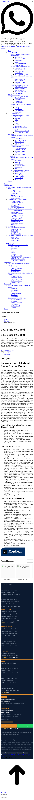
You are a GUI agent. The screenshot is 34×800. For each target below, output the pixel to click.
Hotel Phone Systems (20, 88)
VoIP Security (18, 143)
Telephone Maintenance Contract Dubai (10, 606)
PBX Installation (19, 90)
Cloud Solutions (19, 176)
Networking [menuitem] (11, 134)
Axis (16, 121)
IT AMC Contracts (20, 171)
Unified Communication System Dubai (10, 621)
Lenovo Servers (19, 164)
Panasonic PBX (19, 65)
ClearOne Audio (19, 110)
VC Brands (19, 96)
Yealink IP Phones (20, 68)
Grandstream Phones (20, 69)
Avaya (16, 62)
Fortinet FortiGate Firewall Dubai (9, 678)
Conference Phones (20, 79)
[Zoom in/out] (1, 794)
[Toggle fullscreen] (3, 794)
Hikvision (17, 118)
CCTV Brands (21, 115)
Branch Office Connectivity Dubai (9, 633)
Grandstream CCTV (20, 126)
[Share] (5, 794)
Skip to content (5, 36)
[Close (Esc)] (6, 794)
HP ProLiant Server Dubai (7, 666)
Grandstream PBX (20, 59)
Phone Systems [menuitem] (12, 52)
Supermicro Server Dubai (7, 670)
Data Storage (18, 167)
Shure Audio (18, 112)
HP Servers (18, 160)
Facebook (4, 752)
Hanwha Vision (19, 117)
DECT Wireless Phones (21, 74)
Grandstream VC (19, 102)
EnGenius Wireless (20, 153)
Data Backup (18, 168)
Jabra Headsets (19, 80)
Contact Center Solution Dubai (8, 618)
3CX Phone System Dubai (7, 592)
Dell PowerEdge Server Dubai (8, 663)
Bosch (16, 123)
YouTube (19, 752)
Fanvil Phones (18, 73)
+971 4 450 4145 (5, 701)
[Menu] (32, 1)
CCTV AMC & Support (21, 132)
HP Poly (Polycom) (20, 98)
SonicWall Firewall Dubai (7, 680)
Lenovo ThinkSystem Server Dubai (9, 668)
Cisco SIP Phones (19, 71)
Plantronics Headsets (20, 82)
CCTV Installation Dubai (22, 131)
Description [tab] (7, 354)
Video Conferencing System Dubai (9, 629)
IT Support (18, 173)
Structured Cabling (20, 154)
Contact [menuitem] (10, 181)
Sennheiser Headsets (20, 84)
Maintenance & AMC (21, 91)
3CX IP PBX (18, 57)
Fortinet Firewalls (19, 138)
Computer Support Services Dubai (9, 655)
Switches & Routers (20, 148)
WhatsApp (25, 725)
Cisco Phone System (20, 63)
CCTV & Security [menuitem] (13, 113)
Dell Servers (18, 162)
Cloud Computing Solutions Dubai (9, 673)
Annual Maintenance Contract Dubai (10, 690)
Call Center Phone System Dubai (9, 616)
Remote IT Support (20, 175)
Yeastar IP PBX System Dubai (8, 597)
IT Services (20, 170)
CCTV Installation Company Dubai (9, 645)
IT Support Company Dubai (7, 688)
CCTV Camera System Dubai (8, 641)
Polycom (8, 351)
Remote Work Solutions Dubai (8, 635)
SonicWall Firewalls (20, 140)
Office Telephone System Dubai (9, 599)
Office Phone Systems (21, 87)
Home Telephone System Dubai (9, 614)
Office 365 (18, 179)
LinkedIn (13, 752)
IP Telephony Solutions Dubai (8, 611)
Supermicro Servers (20, 165)
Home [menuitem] (9, 51)
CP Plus (17, 124)
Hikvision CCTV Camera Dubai (8, 643)
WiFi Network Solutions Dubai (8, 683)
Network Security (19, 142)
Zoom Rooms (18, 109)
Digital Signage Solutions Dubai (9, 631)
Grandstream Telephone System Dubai (10, 594)
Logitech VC (18, 101)
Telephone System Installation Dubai (10, 601)
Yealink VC (18, 99)
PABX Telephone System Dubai (9, 590)
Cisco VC (17, 107)
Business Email (19, 178)
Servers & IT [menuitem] (12, 156)
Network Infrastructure (20, 145)
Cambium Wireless (20, 151)
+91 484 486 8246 (6, 712)
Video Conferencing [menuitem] (14, 95)
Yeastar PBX (18, 60)
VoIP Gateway (19, 93)
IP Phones (20, 66)
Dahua (16, 120)
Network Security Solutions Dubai (9, 648)
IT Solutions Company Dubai (8, 653)
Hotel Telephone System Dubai (8, 604)
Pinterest (25, 752)
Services (19, 85)
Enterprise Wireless (20, 149)
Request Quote (5, 1)
